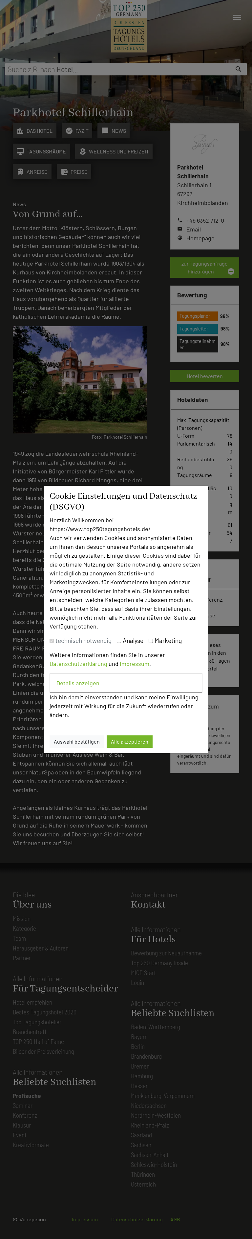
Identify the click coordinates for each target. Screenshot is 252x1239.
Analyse (133, 640)
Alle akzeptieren (129, 741)
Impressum (134, 663)
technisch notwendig (83, 640)
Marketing (168, 640)
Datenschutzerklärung (78, 663)
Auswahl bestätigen (77, 741)
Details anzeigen (77, 683)
